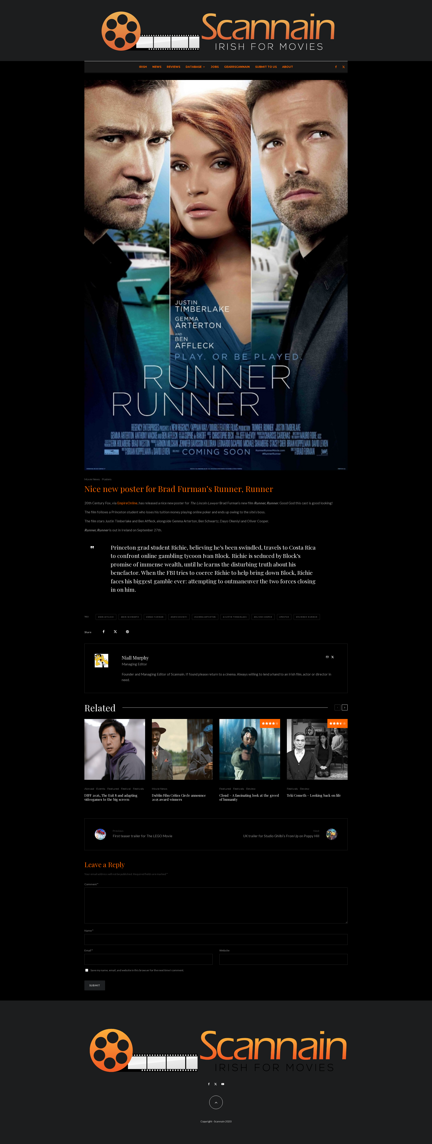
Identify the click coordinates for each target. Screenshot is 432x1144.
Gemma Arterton (206, 617)
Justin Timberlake (235, 617)
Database (194, 66)
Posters (106, 479)
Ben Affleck (106, 617)
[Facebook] (336, 67)
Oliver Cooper (263, 617)
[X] (344, 67)
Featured (113, 788)
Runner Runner (307, 617)
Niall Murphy (135, 658)
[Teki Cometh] (317, 749)
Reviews (173, 66)
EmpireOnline (127, 503)
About (287, 66)
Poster (285, 617)
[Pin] (127, 631)
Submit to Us (266, 66)
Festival (126, 788)
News (156, 66)
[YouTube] (222, 1084)
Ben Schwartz (130, 617)
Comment (91, 884)
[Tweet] (115, 631)
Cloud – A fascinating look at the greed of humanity (249, 797)
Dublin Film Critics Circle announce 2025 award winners (179, 797)
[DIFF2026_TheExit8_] (114, 749)
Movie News (92, 479)
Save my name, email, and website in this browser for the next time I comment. (137, 970)
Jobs (215, 66)
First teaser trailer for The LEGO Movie (142, 833)
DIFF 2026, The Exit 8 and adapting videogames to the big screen (110, 797)
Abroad (89, 788)
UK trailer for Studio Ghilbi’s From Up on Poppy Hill (281, 833)
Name (88, 930)
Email (88, 950)
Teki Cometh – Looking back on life (314, 795)
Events (100, 788)
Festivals (138, 788)
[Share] (104, 631)
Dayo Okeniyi (179, 617)
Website (224, 950)
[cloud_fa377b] (249, 749)
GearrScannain (237, 66)
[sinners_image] (182, 749)
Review (251, 788)
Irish (143, 66)
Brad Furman (156, 617)
